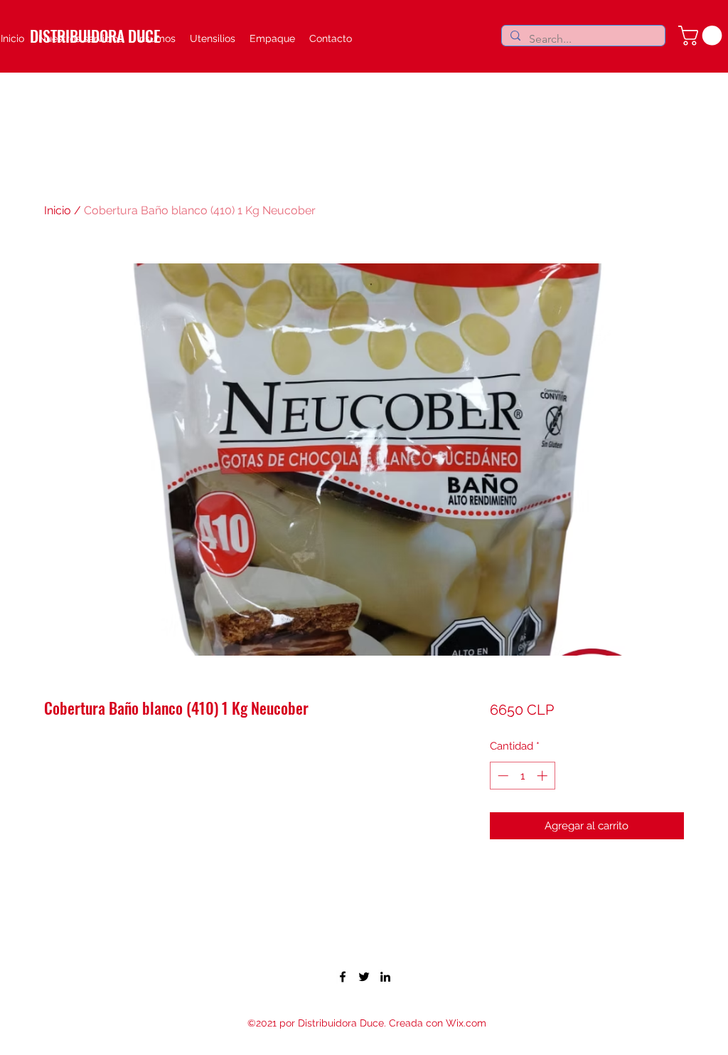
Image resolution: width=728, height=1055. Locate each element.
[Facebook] (343, 977)
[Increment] (543, 775)
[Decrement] (501, 775)
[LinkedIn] (385, 977)
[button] (702, 36)
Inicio (57, 210)
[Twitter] (364, 977)
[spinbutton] (522, 775)
